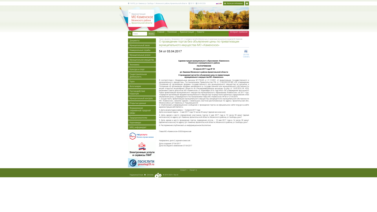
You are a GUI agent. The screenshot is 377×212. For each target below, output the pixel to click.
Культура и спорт (137, 69)
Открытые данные (138, 103)
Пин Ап (176, 175)
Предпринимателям (138, 118)
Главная (161, 39)
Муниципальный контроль (141, 98)
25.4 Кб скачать (246, 55)
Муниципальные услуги (140, 55)
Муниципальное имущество (142, 60)
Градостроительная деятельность (138, 75)
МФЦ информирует (138, 127)
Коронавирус (135, 122)
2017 (182, 39)
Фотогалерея (135, 86)
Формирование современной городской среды (140, 110)
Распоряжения (176, 39)
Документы (135, 40)
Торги (132, 81)
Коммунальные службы (140, 50)
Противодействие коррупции (137, 92)
